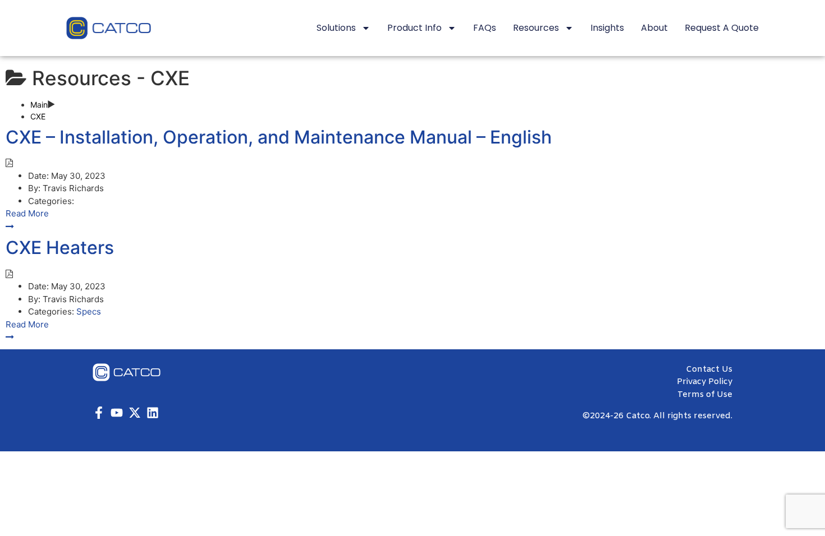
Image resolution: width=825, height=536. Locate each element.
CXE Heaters (60, 247)
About (654, 27)
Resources (536, 27)
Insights (607, 27)
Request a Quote (722, 27)
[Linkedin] (152, 412)
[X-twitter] (135, 412)
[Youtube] (117, 412)
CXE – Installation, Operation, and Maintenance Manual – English (279, 137)
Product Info (414, 27)
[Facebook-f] (99, 412)
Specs (88, 311)
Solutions (336, 27)
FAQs (484, 27)
